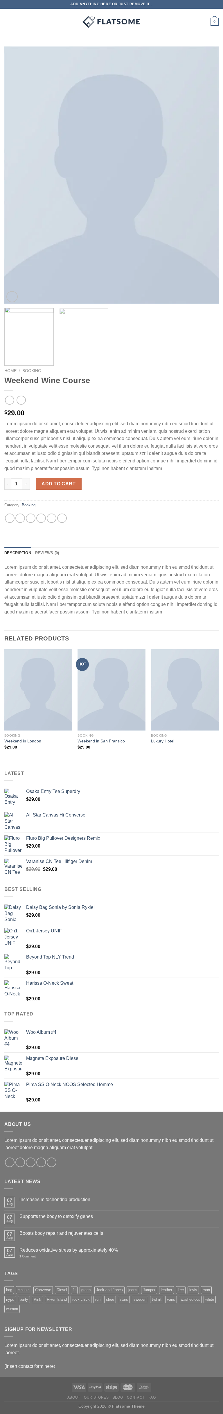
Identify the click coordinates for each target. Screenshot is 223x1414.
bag (9, 1290)
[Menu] (7, 22)
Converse (43, 1290)
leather (166, 1290)
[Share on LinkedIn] (62, 518)
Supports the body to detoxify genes (56, 1216)
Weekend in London (22, 741)
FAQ (152, 1397)
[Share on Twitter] (30, 518)
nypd (10, 1299)
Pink (37, 1299)
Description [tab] (17, 553)
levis (193, 1290)
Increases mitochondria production (54, 1199)
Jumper (149, 1290)
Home (10, 371)
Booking (31, 371)
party (24, 1299)
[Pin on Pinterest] (51, 518)
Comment (27, 1256)
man (206, 1290)
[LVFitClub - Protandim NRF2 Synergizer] (111, 22)
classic (24, 1290)
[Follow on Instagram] (20, 1162)
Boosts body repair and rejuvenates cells (61, 1233)
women (12, 1309)
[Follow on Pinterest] (51, 1162)
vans (171, 1299)
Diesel (62, 1290)
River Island (57, 1299)
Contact (136, 1397)
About (73, 1397)
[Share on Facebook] (20, 518)
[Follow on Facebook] (10, 1162)
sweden (140, 1299)
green (86, 1290)
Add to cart (58, 483)
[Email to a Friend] (41, 518)
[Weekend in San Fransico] (111, 690)
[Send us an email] (41, 1162)
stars (124, 1299)
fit (74, 1290)
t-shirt (156, 1299)
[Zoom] (12, 296)
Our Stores (96, 1397)
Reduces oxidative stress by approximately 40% (68, 1250)
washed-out (190, 1299)
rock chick (81, 1299)
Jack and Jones (109, 1290)
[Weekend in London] (38, 690)
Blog (118, 1397)
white (209, 1299)
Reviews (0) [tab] (47, 553)
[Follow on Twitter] (30, 1162)
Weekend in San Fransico (101, 741)
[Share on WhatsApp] (10, 518)
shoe (110, 1299)
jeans (132, 1290)
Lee (181, 1290)
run (97, 1299)
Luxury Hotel (162, 741)
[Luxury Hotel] (185, 690)
